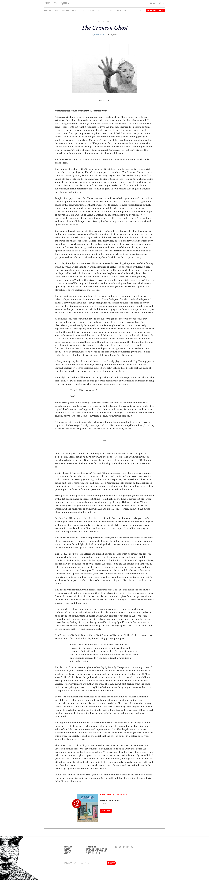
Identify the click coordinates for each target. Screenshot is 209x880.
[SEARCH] (134, 11)
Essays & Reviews (51, 10)
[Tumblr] (157, 3)
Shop (119, 10)
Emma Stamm (99, 35)
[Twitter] (154, 3)
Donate (67, 851)
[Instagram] (160, 3)
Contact (68, 847)
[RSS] (163, 3)
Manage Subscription (97, 849)
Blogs (74, 10)
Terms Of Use (93, 853)
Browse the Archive (96, 851)
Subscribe (91, 847)
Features (65, 10)
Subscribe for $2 (155, 10)
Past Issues (108, 10)
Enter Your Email (110, 800)
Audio (83, 10)
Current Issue (94, 10)
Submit (67, 849)
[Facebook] (150, 3)
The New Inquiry (56, 3)
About (126, 10)
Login (140, 10)
